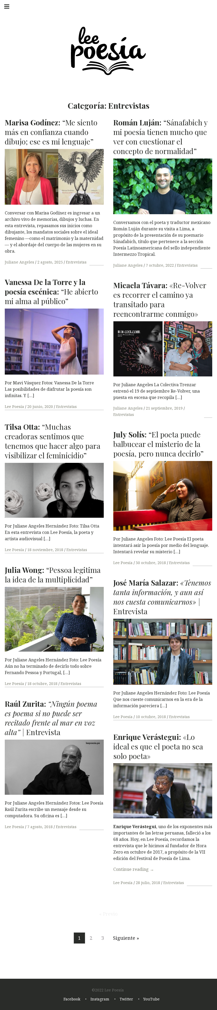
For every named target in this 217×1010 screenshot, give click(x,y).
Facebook (72, 999)
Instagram (100, 999)
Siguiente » (126, 938)
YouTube (151, 999)
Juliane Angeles (20, 262)
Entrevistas (76, 262)
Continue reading (133, 869)
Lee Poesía (15, 406)
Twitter (126, 999)
